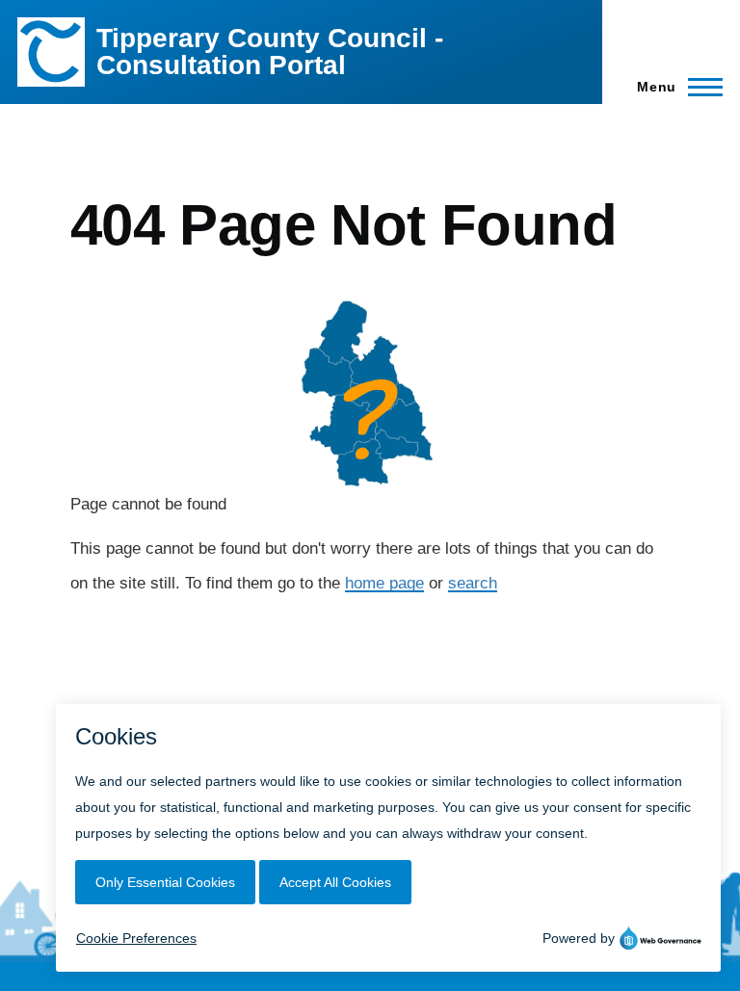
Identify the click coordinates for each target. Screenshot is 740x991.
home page (384, 583)
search (472, 583)
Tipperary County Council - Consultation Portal (269, 51)
